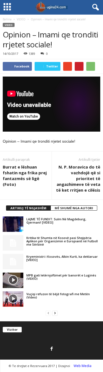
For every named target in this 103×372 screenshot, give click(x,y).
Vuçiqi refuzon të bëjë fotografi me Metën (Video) (58, 295)
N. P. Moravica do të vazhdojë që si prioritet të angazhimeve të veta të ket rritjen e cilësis (78, 178)
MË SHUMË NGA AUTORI (74, 208)
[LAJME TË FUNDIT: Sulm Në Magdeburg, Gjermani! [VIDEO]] (13, 224)
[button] (94, 7)
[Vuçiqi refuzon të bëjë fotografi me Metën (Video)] (13, 299)
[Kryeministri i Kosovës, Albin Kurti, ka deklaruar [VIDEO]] (13, 261)
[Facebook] (51, 349)
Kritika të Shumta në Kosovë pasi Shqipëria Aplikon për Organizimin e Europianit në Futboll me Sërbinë (62, 241)
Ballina (7, 19)
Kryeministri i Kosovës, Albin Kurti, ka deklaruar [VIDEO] (62, 258)
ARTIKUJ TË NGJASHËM (28, 208)
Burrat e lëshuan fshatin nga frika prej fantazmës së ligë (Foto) (25, 175)
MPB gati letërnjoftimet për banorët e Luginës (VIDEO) (61, 277)
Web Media (82, 365)
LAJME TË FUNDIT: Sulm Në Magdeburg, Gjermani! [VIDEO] (56, 220)
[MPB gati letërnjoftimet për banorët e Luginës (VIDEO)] (13, 280)
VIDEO (21, 19)
